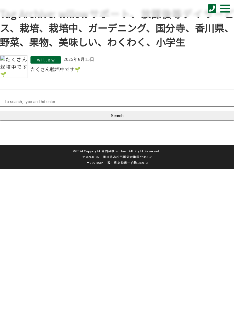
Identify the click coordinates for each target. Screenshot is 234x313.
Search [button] (117, 115)
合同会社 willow (24, 8)
